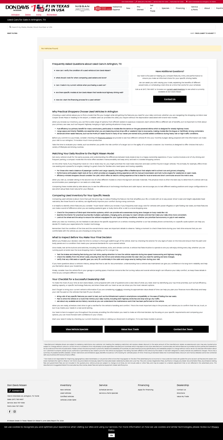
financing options (105, 138)
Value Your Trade (130, 329)
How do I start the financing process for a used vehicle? (78, 100)
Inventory (65, 385)
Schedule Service (106, 390)
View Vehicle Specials (77, 329)
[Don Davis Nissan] (41, 8)
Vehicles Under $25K (68, 400)
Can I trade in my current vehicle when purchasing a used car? (81, 85)
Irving (38, 14)
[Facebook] (9, 411)
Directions (181, 393)
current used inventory (176, 89)
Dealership (183, 385)
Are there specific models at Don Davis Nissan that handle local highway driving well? (89, 92)
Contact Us (169, 99)
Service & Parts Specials (108, 393)
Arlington (15, 14)
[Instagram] (14, 411)
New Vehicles (65, 390)
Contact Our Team (183, 329)
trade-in (119, 289)
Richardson (52, 14)
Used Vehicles (65, 393)
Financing (143, 385)
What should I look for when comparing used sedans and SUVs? (81, 78)
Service (103, 385)
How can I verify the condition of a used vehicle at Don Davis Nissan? (83, 70)
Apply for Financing (145, 390)
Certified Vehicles (67, 396)
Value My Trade (183, 396)
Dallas (28, 14)
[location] (186, 2)
